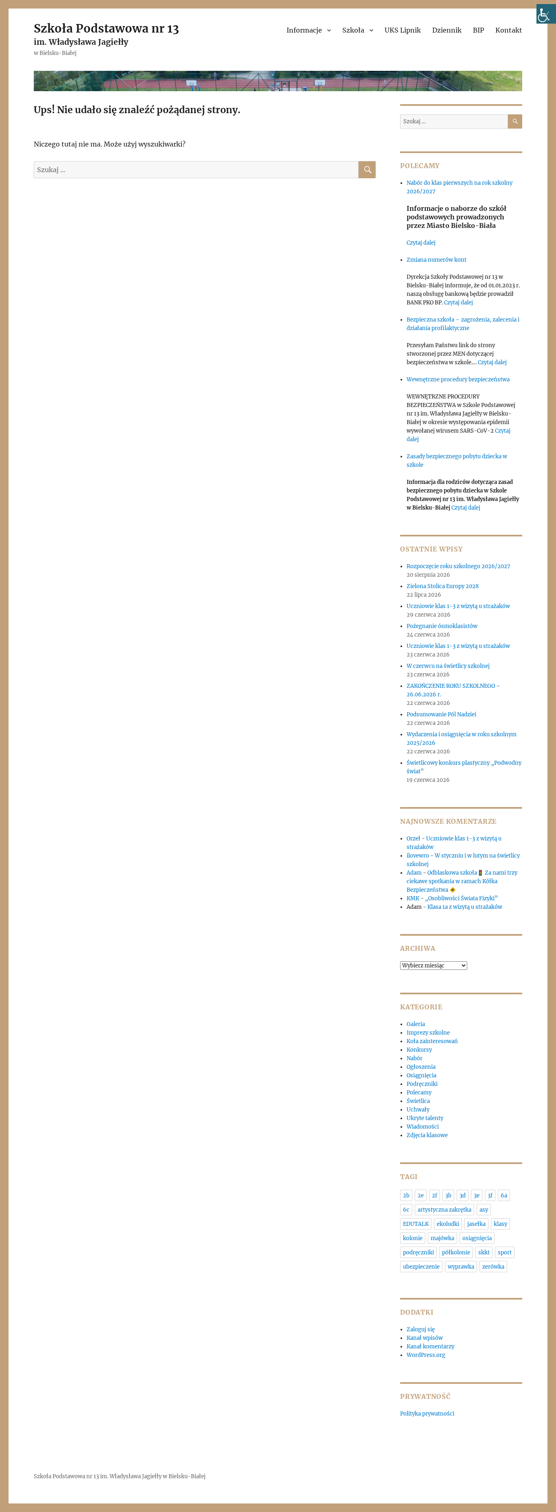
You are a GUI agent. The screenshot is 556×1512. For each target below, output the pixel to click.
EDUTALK (416, 1224)
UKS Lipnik (403, 30)
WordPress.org (426, 1355)
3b (448, 1195)
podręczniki (418, 1252)
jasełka (476, 1224)
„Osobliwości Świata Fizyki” (461, 898)
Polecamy (419, 1092)
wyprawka (461, 1266)
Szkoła (353, 30)
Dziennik (447, 30)
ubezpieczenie (421, 1266)
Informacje (304, 30)
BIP (478, 30)
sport (505, 1252)
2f (434, 1195)
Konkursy (419, 1049)
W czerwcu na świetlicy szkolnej (448, 666)
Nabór (414, 1058)
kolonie (412, 1238)
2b (406, 1195)
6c (406, 1209)
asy (483, 1209)
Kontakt (508, 30)
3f (490, 1195)
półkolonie (456, 1252)
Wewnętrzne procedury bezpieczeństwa (458, 379)
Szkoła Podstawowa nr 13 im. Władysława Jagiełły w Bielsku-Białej (120, 1476)
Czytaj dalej (421, 242)
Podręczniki (422, 1084)
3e (476, 1195)
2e (421, 1195)
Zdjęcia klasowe (427, 1135)
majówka (442, 1238)
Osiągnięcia (421, 1075)
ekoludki (448, 1224)
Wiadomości (423, 1126)
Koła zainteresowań (432, 1041)
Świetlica (418, 1101)
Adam (414, 872)
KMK (413, 898)
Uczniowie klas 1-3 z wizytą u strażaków (459, 606)
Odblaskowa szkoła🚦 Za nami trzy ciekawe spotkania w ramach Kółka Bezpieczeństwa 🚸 (462, 881)
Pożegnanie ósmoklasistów (442, 626)
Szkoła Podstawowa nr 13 (106, 28)
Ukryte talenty (425, 1118)
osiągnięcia (477, 1238)
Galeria (416, 1024)
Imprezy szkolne (428, 1032)
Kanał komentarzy (430, 1346)
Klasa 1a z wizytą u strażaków (464, 907)
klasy (500, 1224)
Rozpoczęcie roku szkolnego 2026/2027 (458, 566)
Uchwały (418, 1109)
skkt (484, 1252)
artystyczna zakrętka (444, 1209)
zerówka (493, 1266)
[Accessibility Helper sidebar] (546, 14)
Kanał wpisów (425, 1338)
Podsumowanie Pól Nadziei (441, 714)
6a (504, 1195)
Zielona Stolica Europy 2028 (443, 586)
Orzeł (413, 838)
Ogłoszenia (421, 1066)
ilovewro (418, 855)
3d (463, 1195)
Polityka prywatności (427, 1413)
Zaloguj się (421, 1329)
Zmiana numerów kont (436, 259)
